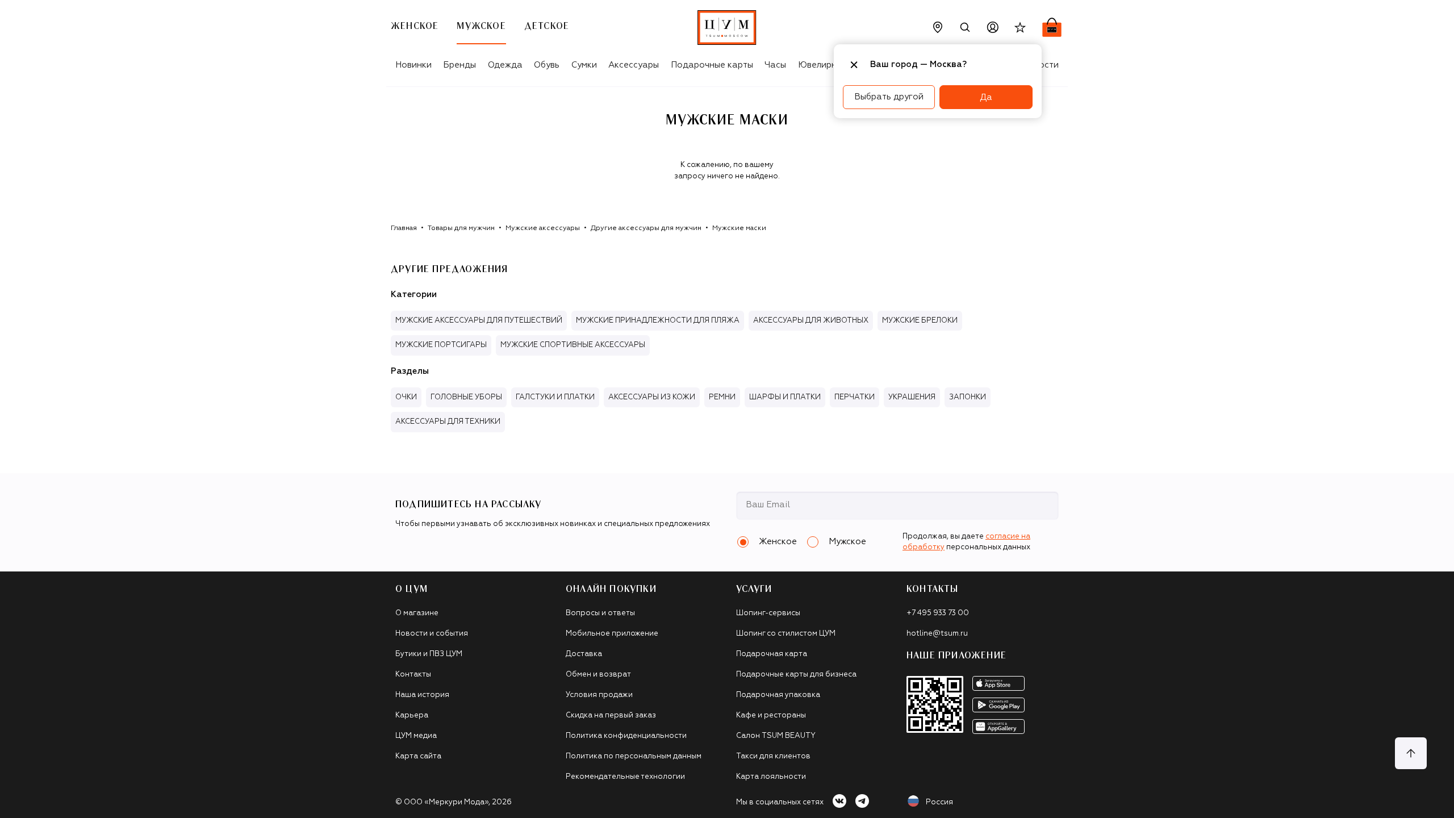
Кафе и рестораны (771, 715)
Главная (404, 228)
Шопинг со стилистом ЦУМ (785, 633)
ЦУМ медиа (416, 736)
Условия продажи (599, 695)
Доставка (584, 654)
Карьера (411, 715)
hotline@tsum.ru (937, 633)
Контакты (413, 674)
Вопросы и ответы (600, 613)
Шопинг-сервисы (768, 613)
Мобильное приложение (612, 633)
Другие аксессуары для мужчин (646, 228)
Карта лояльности (771, 777)
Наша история (422, 695)
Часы (775, 65)
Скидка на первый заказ (611, 715)
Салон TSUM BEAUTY (776, 736)
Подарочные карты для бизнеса (796, 674)
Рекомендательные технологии (625, 777)
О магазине (416, 613)
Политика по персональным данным (633, 756)
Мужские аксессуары (542, 228)
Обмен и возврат (598, 674)
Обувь (546, 65)
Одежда (505, 65)
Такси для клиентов (773, 756)
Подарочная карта (771, 654)
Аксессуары (633, 65)
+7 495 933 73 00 (937, 613)
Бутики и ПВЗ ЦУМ (428, 654)
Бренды (459, 65)
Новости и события (431, 633)
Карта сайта (418, 756)
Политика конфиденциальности (626, 736)
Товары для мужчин (461, 228)
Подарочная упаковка (778, 695)
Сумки (584, 65)
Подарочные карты (712, 65)
